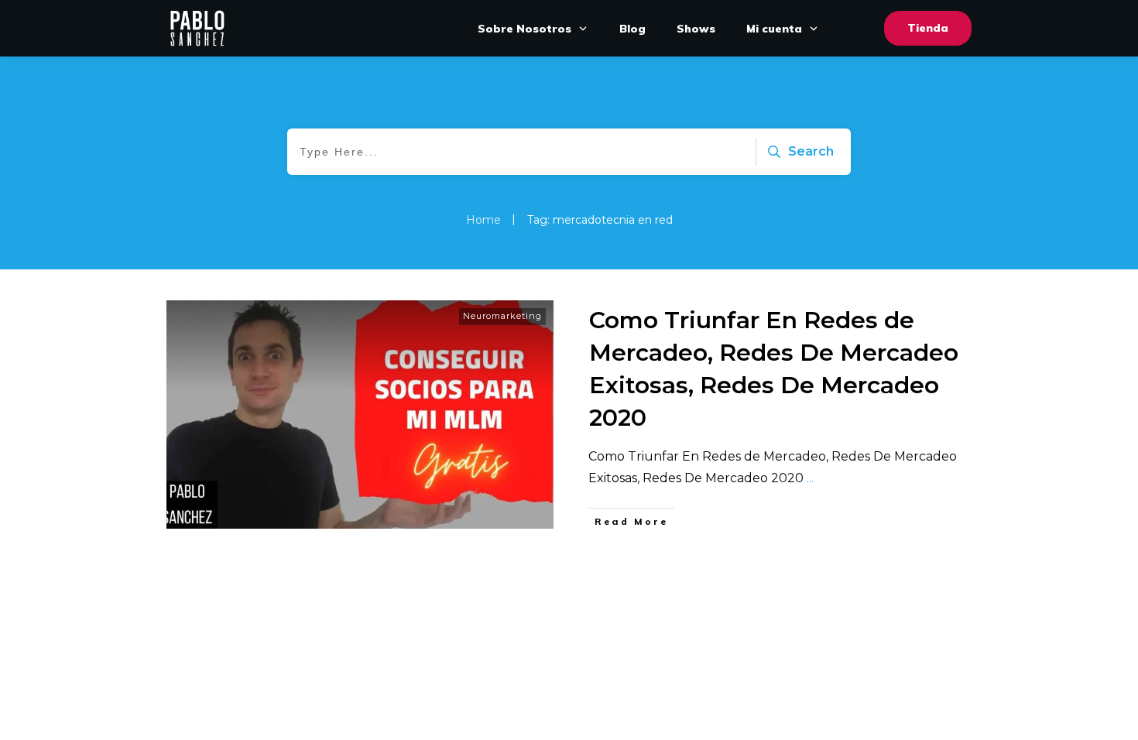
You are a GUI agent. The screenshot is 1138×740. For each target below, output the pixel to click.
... (810, 478)
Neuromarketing (502, 315)
